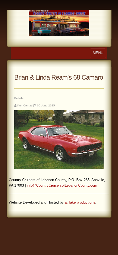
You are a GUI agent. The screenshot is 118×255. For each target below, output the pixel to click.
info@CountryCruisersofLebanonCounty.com (62, 185)
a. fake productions (80, 202)
